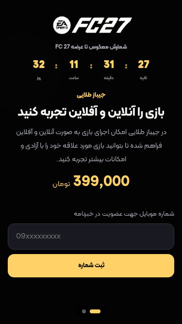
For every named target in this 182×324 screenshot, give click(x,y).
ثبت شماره (91, 266)
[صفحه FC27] (95, 311)
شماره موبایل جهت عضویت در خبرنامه (124, 214)
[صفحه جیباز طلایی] (84, 311)
